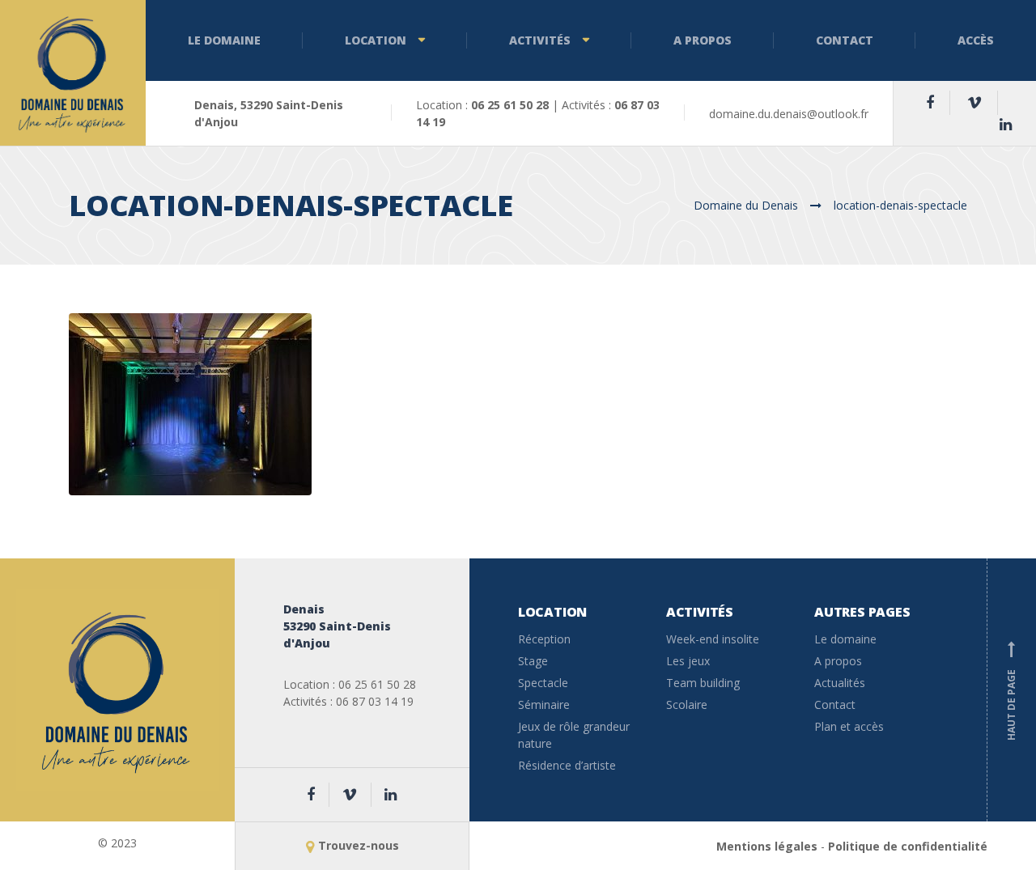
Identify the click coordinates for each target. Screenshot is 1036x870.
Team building (703, 682)
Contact (844, 40)
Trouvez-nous (358, 845)
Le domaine (224, 40)
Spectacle (543, 682)
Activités (540, 40)
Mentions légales (766, 846)
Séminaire (544, 704)
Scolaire (686, 704)
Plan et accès (849, 726)
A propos (702, 40)
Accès (975, 40)
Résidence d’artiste (567, 765)
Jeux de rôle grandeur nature (574, 735)
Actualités (839, 682)
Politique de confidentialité (907, 846)
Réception (544, 639)
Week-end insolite (712, 639)
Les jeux (688, 660)
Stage (533, 660)
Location (375, 40)
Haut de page (1011, 691)
